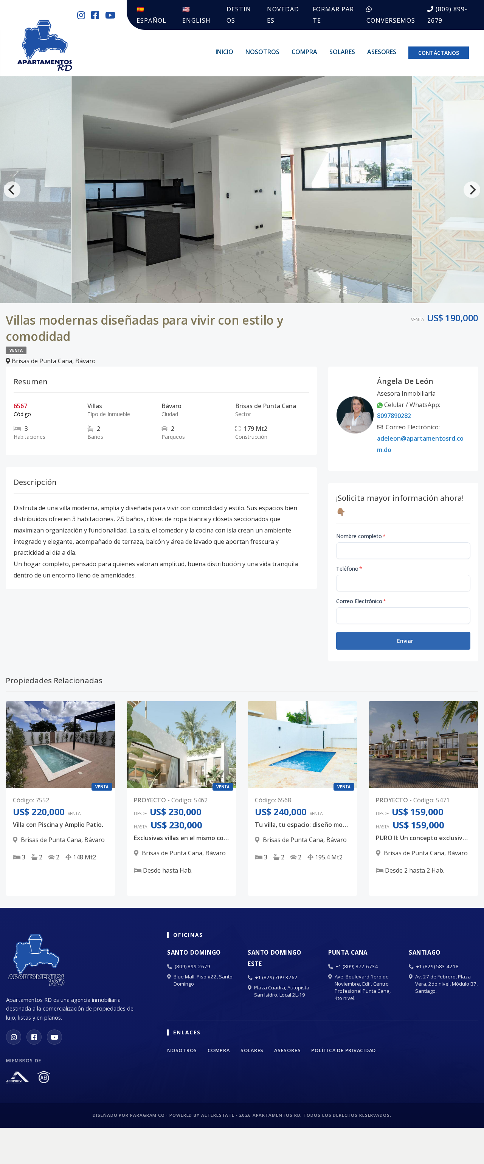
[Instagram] (13, 1037)
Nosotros (262, 52)
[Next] (472, 189)
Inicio (224, 52)
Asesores (381, 52)
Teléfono (349, 568)
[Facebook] (34, 1037)
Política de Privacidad (343, 1050)
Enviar (405, 640)
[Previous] (12, 189)
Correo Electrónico (361, 601)
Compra (304, 52)
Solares (342, 52)
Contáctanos (438, 52)
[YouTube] (54, 1037)
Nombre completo (361, 536)
